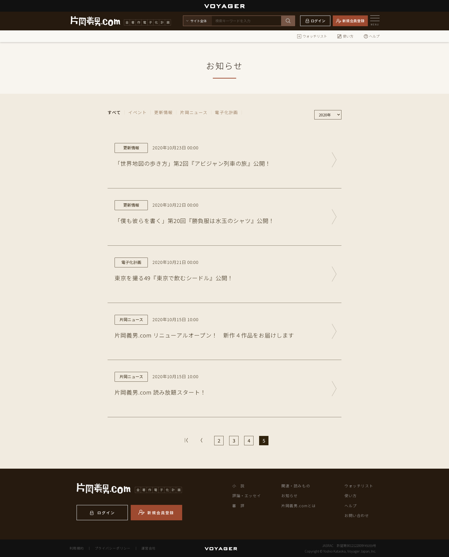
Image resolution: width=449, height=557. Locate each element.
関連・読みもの (295, 486)
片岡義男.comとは (298, 505)
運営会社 (148, 548)
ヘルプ (374, 36)
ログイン (318, 20)
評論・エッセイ (246, 495)
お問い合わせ (356, 515)
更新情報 (163, 112)
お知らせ (289, 495)
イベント (137, 112)
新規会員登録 (353, 20)
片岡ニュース (194, 112)
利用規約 (76, 548)
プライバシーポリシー (113, 548)
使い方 (348, 36)
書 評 (238, 505)
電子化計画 (226, 112)
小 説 (238, 486)
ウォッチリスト (315, 36)
